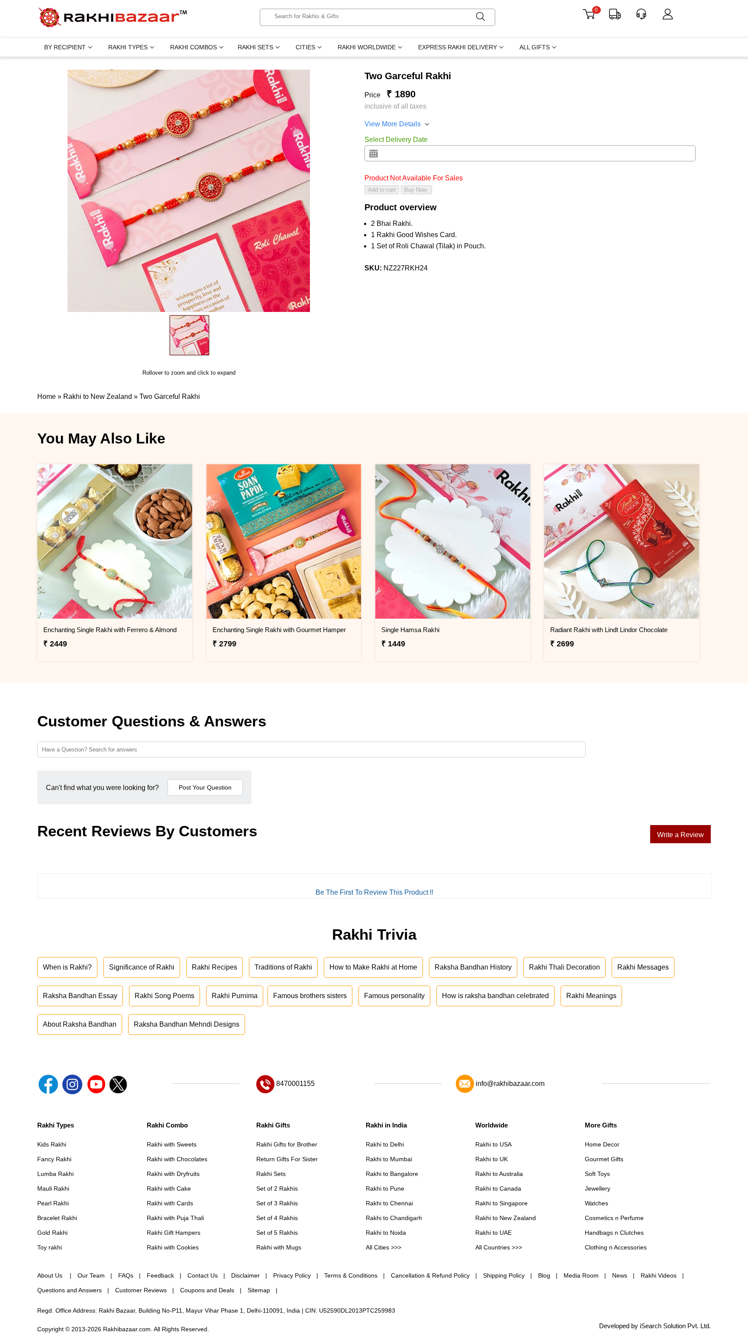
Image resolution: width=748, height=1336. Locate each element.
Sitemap (259, 1290)
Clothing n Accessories (616, 1247)
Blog (544, 1275)
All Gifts (534, 47)
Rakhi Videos (659, 1275)
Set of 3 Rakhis (277, 1203)
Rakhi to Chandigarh (394, 1217)
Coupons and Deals (207, 1290)
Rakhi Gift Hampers (173, 1232)
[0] (588, 17)
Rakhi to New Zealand (505, 1217)
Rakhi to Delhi (385, 1144)
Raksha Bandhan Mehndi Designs (186, 1024)
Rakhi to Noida (386, 1232)
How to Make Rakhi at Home (373, 967)
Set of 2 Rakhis (277, 1188)
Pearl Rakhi (53, 1203)
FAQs (125, 1275)
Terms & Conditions (350, 1275)
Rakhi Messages (643, 967)
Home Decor (602, 1144)
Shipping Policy (504, 1275)
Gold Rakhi (52, 1232)
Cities (305, 47)
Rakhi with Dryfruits (173, 1173)
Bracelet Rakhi (57, 1217)
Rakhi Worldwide (367, 47)
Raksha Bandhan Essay (80, 995)
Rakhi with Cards (170, 1203)
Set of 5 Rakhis (277, 1232)
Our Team (91, 1275)
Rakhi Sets (255, 47)
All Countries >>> (498, 1247)
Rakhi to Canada (498, 1188)
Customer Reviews (141, 1290)
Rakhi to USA (493, 1144)
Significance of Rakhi (141, 967)
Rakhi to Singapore (501, 1203)
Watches (596, 1203)
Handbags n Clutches (614, 1232)
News (619, 1275)
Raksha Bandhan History (473, 967)
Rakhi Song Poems (164, 995)
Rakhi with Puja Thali (175, 1217)
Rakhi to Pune (385, 1188)
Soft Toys (597, 1173)
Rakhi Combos (193, 47)
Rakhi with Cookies (173, 1247)
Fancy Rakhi (54, 1159)
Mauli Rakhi (53, 1188)
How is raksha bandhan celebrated (495, 995)
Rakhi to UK (491, 1159)
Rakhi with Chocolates (177, 1159)
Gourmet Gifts (604, 1159)
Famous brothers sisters (310, 995)
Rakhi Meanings (591, 995)
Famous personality (394, 995)
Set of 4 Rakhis (277, 1217)
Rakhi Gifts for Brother (286, 1144)
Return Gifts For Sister (287, 1159)
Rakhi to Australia (499, 1173)
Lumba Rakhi (55, 1173)
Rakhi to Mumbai (389, 1159)
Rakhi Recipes (214, 967)
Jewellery (597, 1188)
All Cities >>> (383, 1247)
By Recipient (65, 47)
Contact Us (202, 1275)
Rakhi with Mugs (278, 1247)
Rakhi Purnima (235, 995)
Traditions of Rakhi (283, 967)
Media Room (581, 1275)
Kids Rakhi (51, 1144)
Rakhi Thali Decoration (564, 967)
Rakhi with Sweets (172, 1144)
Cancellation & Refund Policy (430, 1275)
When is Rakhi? (67, 967)
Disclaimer (245, 1275)
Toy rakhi (49, 1247)
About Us (50, 1275)
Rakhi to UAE (493, 1232)
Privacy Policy (292, 1275)
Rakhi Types (128, 47)
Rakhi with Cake (169, 1188)
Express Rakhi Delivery (457, 47)
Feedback (160, 1275)
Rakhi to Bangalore (392, 1173)
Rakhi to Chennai (389, 1203)
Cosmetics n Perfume (614, 1217)
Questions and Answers (69, 1290)
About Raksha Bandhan (79, 1024)
